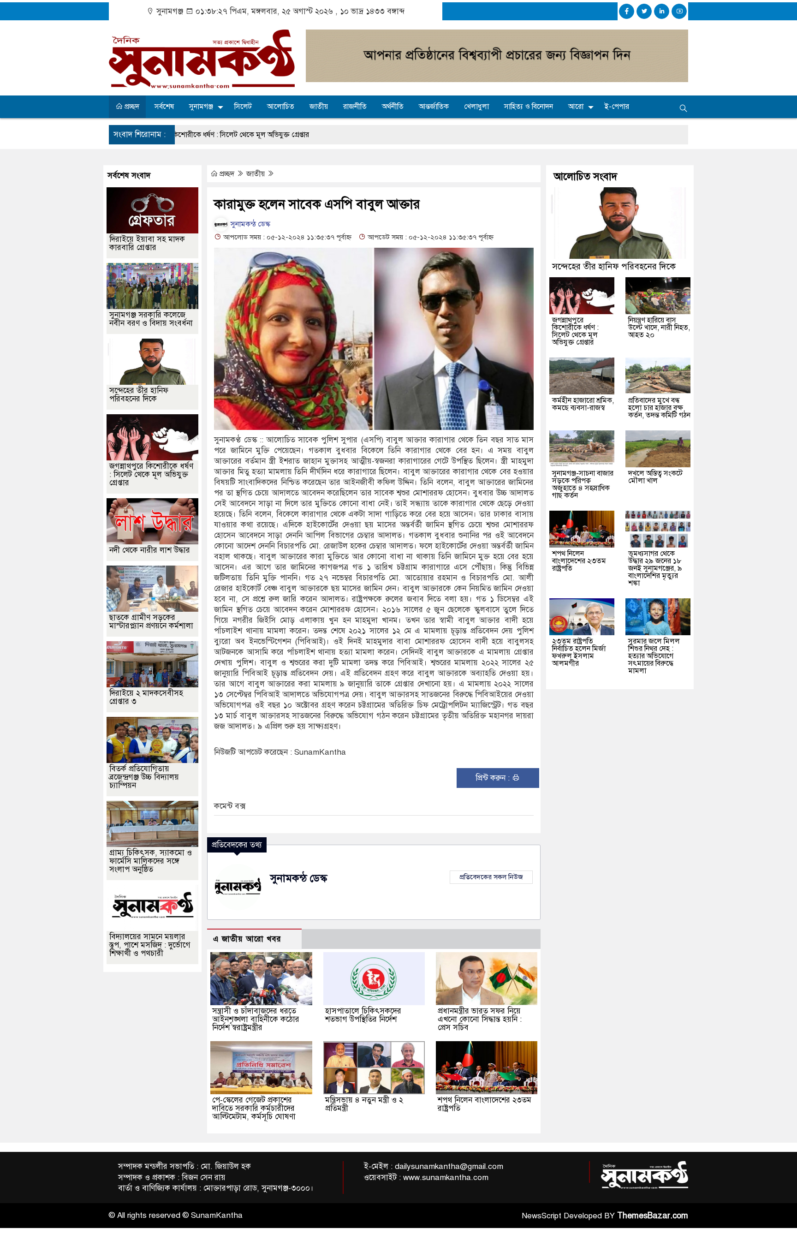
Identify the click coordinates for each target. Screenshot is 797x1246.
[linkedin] (661, 11)
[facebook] (626, 11)
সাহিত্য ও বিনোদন (528, 106)
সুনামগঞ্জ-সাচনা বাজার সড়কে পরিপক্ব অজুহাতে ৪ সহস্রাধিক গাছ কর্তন (582, 484)
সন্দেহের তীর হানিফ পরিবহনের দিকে (138, 395)
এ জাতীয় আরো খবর (247, 939)
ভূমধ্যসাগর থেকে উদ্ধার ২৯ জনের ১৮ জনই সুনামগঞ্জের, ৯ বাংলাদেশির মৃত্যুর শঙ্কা (655, 568)
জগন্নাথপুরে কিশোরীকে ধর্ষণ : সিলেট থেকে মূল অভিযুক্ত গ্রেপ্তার (151, 474)
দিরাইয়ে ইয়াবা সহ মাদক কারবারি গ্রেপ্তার (147, 243)
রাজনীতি (355, 106)
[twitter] (644, 11)
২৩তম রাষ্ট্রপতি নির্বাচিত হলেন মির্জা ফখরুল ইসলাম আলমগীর (579, 652)
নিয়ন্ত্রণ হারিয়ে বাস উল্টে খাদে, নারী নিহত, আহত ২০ (659, 328)
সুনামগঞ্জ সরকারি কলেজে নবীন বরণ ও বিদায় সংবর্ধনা (151, 319)
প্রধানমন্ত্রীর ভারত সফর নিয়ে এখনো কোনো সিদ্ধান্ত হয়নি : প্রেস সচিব (480, 1019)
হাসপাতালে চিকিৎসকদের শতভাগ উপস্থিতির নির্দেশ (363, 1015)
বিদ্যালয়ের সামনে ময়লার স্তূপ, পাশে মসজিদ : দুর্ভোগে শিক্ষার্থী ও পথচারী (149, 945)
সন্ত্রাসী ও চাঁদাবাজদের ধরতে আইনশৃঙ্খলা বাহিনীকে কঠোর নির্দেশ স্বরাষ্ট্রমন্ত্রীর (255, 1019)
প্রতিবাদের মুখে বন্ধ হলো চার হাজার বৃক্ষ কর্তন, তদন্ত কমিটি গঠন (659, 408)
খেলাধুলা (476, 106)
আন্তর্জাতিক (434, 106)
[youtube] (679, 11)
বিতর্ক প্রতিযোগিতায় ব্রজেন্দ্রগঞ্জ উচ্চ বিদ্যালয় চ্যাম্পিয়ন (144, 777)
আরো (575, 106)
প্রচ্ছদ (131, 106)
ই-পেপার (617, 106)
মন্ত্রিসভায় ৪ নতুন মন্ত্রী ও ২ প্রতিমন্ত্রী (364, 1104)
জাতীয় (318, 106)
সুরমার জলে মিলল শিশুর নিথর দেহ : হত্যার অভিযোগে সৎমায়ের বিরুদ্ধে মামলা (654, 656)
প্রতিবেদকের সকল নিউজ (491, 877)
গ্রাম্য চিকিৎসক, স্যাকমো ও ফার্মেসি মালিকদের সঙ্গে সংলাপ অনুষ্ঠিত (150, 861)
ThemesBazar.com (652, 1215)
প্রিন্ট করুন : (494, 778)
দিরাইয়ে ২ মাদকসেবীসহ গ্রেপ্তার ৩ (146, 697)
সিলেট (243, 106)
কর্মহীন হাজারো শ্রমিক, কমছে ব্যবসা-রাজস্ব (583, 404)
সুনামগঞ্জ (201, 106)
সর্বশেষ (164, 106)
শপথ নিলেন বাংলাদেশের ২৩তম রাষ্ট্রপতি (484, 1104)
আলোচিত (280, 106)
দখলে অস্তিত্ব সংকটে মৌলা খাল (655, 477)
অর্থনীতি (393, 106)
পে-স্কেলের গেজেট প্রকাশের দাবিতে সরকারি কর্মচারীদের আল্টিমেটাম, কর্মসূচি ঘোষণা (254, 1108)
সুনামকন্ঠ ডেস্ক (249, 224)
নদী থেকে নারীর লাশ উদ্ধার (149, 550)
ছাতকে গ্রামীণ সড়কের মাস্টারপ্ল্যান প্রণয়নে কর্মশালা (151, 622)
